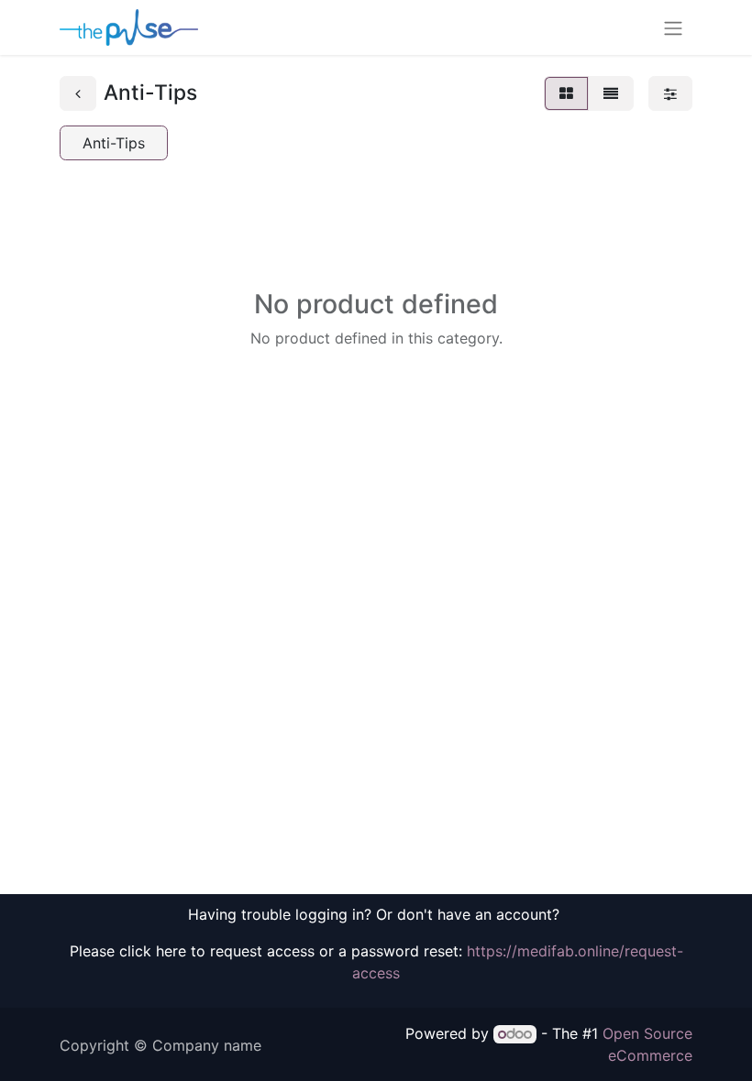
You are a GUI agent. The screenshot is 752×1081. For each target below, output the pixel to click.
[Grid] (566, 93)
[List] (611, 93)
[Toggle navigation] (673, 27)
